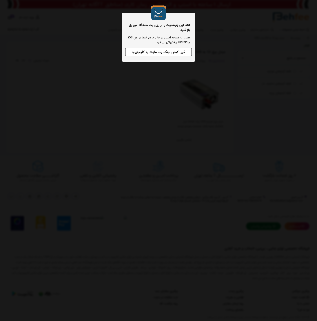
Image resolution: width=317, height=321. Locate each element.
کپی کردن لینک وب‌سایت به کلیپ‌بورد (158, 52)
